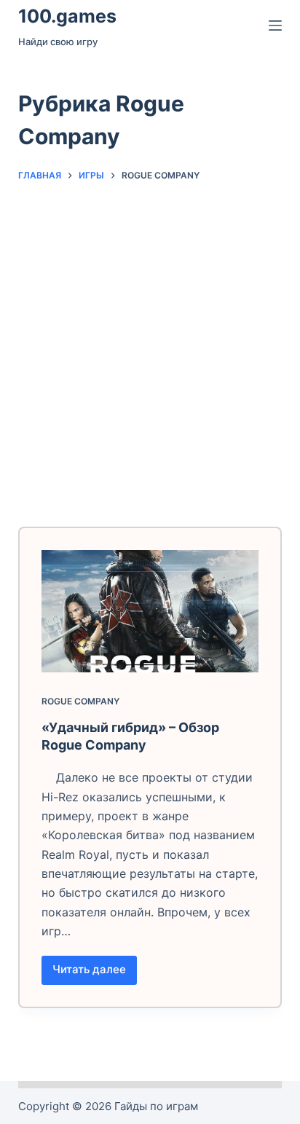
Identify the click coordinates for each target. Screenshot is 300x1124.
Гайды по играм (156, 1106)
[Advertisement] (150, 347)
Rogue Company (80, 701)
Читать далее (94, 973)
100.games (67, 16)
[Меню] (275, 25)
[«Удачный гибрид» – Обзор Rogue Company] (150, 611)
